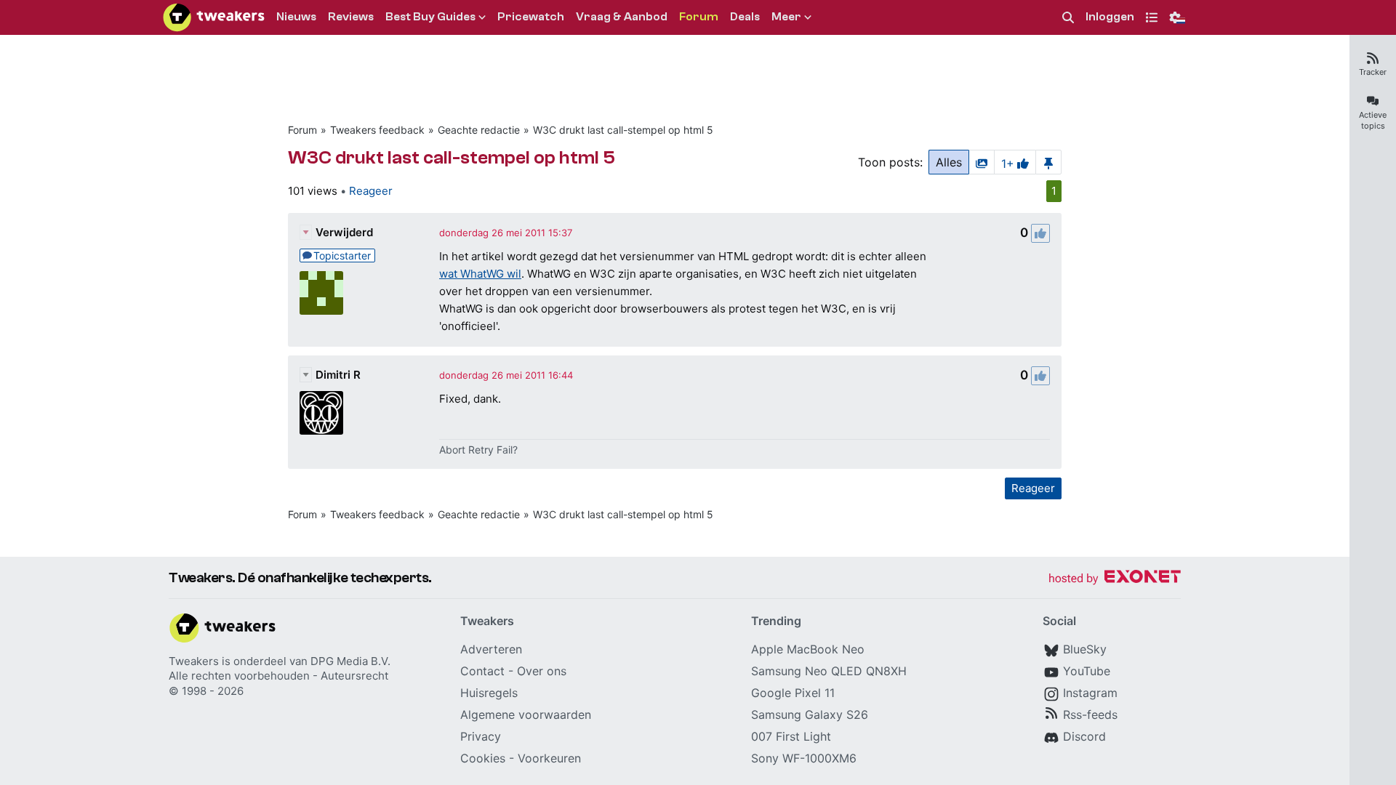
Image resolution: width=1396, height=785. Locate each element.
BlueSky (1085, 649)
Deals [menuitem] (745, 16)
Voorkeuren (549, 758)
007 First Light (791, 736)
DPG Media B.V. (350, 661)
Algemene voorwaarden (525, 714)
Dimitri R (338, 375)
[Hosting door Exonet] (1114, 579)
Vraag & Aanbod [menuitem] (621, 16)
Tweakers (194, 661)
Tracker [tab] (1373, 72)
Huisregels (489, 692)
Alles (949, 162)
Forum (302, 130)
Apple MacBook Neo (808, 649)
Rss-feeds (1090, 714)
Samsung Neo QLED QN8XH (829, 671)
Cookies (482, 758)
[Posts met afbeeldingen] (981, 162)
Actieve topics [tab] (1373, 120)
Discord (1084, 736)
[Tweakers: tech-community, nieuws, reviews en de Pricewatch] (213, 17)
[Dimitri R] (321, 413)
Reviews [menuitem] (351, 16)
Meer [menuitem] (786, 16)
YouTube (1086, 671)
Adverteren (491, 649)
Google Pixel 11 (793, 692)
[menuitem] (1068, 18)
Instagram (1090, 692)
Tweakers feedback (377, 130)
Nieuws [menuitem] (296, 16)
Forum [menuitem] (698, 16)
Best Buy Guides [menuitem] (430, 16)
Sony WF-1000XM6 (804, 758)
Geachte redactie (479, 130)
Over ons (541, 671)
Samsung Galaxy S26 (809, 714)
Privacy (480, 736)
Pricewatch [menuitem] (530, 16)
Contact (482, 671)
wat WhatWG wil (480, 274)
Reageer (371, 191)
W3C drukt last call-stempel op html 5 (623, 130)
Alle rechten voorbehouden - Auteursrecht (278, 676)
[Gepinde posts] (1048, 162)
